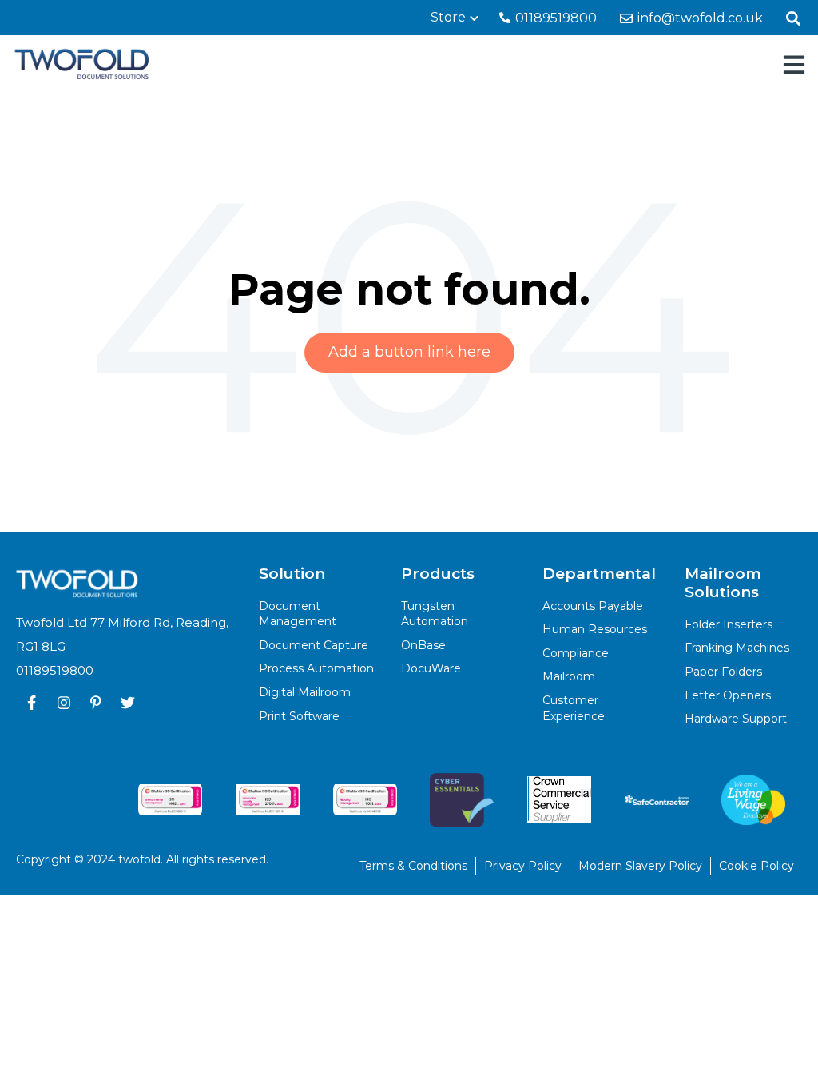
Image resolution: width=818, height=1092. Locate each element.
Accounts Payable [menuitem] (592, 606)
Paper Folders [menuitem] (723, 671)
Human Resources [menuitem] (594, 629)
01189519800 (554, 18)
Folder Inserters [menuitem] (728, 624)
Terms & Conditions (413, 866)
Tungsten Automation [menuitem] (434, 614)
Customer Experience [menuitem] (573, 708)
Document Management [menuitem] (297, 614)
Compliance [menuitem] (575, 653)
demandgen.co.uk (247, 872)
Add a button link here (409, 352)
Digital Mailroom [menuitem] (305, 692)
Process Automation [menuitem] (316, 668)
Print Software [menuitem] (299, 716)
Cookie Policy (756, 866)
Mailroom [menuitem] (568, 676)
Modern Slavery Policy (640, 866)
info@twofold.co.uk (698, 18)
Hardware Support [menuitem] (736, 718)
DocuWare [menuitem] (431, 668)
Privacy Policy (523, 866)
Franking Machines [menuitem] (737, 647)
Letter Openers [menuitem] (728, 695)
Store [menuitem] (448, 17)
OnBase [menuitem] (423, 645)
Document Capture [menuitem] (313, 645)
